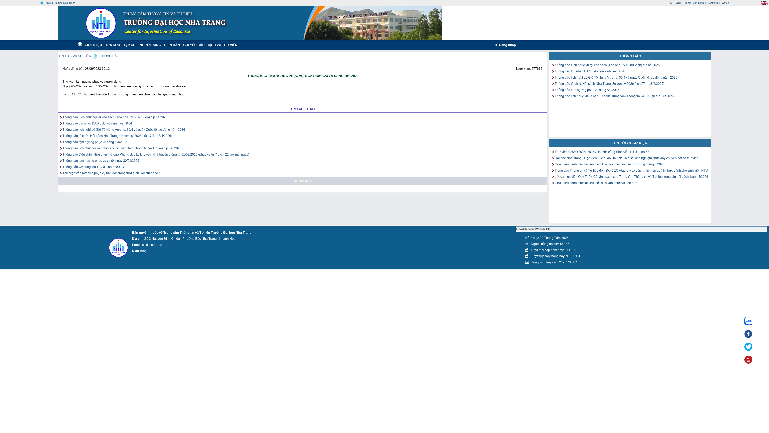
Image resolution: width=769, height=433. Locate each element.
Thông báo (109, 56)
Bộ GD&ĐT (674, 2)
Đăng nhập (507, 45)
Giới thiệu (93, 45)
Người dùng (150, 45)
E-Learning (711, 2)
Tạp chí (129, 45)
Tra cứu (112, 45)
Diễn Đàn (172, 45)
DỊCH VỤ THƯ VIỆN (222, 45)
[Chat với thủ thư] (748, 321)
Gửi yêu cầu (194, 45)
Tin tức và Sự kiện (75, 56)
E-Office (724, 2)
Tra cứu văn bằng (693, 2)
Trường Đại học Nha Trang (59, 2)
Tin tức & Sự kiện (630, 143)
